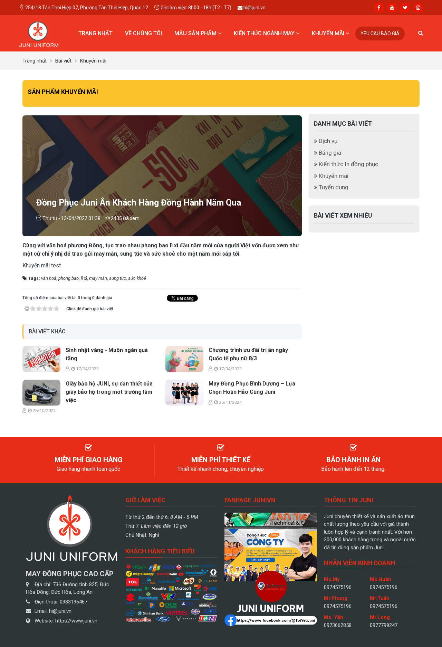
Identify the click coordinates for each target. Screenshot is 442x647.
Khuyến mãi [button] (329, 33)
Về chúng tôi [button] (143, 33)
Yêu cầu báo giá (380, 33)
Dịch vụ (327, 140)
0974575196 (338, 587)
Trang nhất (95, 33)
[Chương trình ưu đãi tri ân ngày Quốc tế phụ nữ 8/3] (184, 358)
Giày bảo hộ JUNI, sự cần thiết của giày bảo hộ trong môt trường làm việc (109, 391)
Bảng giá (329, 152)
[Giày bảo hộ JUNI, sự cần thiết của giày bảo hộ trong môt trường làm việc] (41, 392)
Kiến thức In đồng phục (347, 164)
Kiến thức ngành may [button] (265, 33)
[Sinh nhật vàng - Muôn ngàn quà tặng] (41, 358)
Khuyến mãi (332, 175)
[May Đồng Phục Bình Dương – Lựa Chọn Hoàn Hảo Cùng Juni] (184, 392)
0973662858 (338, 625)
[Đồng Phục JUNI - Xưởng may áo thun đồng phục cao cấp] (39, 33)
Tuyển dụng (332, 187)
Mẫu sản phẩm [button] (196, 33)
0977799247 (383, 625)
